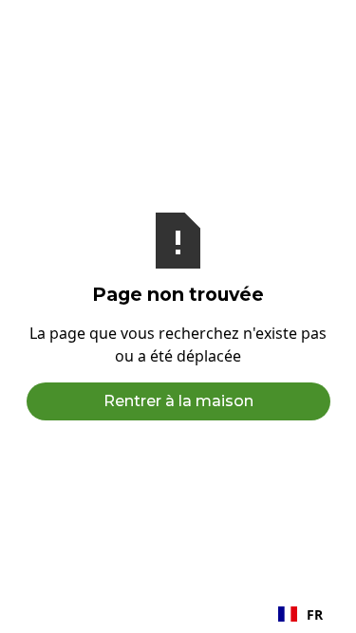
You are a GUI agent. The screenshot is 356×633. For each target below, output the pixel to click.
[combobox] (300, 614)
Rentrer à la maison (178, 401)
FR (315, 614)
